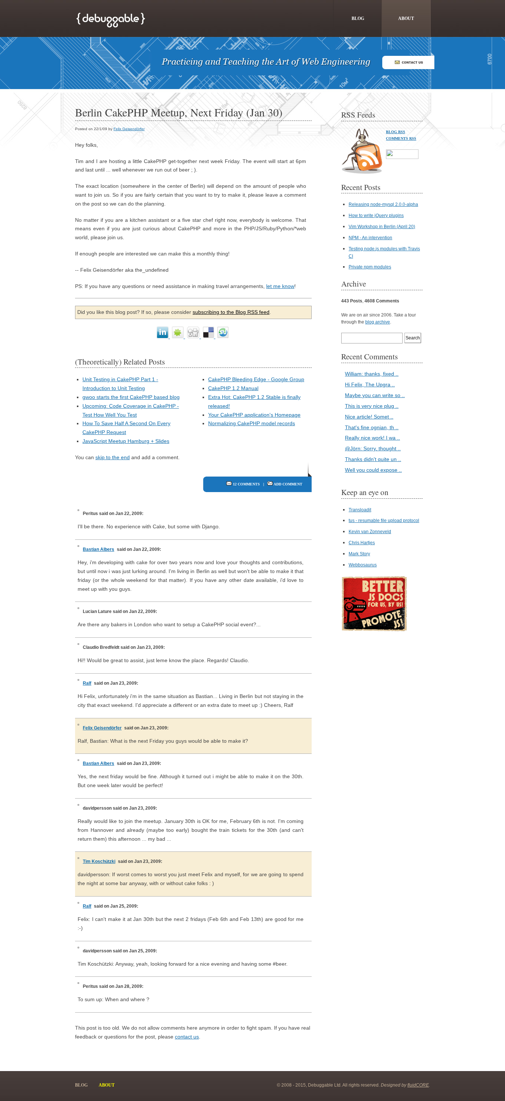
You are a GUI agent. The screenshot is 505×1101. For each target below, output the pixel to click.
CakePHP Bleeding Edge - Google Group (256, 379)
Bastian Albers (98, 549)
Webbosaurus (363, 565)
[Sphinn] (178, 336)
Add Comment (288, 484)
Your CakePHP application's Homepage (254, 415)
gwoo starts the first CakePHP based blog (131, 397)
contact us (187, 1037)
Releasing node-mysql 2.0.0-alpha (383, 204)
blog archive (377, 322)
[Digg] (194, 336)
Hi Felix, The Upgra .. (370, 384)
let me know (280, 286)
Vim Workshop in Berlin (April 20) (382, 226)
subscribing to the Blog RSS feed (231, 312)
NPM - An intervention (370, 237)
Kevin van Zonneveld (370, 531)
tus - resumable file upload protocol (384, 520)
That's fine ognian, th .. (372, 427)
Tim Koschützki (99, 861)
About (406, 18)
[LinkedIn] (163, 336)
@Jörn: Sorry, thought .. (373, 448)
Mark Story (359, 553)
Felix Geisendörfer (129, 129)
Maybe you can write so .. (375, 395)
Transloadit (360, 509)
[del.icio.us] (209, 336)
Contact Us (408, 62)
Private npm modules (370, 267)
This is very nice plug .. (372, 406)
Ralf (87, 683)
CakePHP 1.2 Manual (233, 388)
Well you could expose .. (373, 470)
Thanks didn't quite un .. (373, 459)
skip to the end (112, 457)
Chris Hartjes (362, 542)
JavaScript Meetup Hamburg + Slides (125, 441)
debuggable (112, 18)
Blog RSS (395, 132)
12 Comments (246, 484)
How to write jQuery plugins (376, 215)
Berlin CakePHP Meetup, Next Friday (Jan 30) (178, 112)
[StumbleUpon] (222, 336)
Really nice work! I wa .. (372, 438)
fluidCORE (418, 1085)
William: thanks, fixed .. (372, 374)
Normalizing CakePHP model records (251, 423)
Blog (358, 18)
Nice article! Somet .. (369, 417)
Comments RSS (401, 138)
